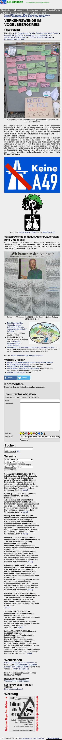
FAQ (34, 738)
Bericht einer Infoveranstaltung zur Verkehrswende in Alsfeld (30, 347)
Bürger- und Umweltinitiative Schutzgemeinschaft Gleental (30, 362)
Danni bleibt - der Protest (13, 35)
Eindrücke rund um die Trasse (47, 33)
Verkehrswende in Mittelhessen (16, 681)
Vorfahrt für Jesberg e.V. (16, 373)
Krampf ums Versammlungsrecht (37, 35)
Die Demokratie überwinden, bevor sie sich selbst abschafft (20, 666)
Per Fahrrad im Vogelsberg (14, 39)
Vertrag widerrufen (53, 738)
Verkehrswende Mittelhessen (22, 16)
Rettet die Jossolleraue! (13, 689)
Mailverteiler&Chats (21, 669)
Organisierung (32, 10)
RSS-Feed (41, 738)
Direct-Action (6, 10)
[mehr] (25, 490)
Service (45, 13)
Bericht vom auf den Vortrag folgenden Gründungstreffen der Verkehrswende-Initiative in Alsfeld (17, 327)
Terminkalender (13, 345)
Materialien (35, 13)
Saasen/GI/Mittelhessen (19, 13)
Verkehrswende (44, 15)
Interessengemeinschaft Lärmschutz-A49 (23, 368)
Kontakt (22, 738)
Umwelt (43, 10)
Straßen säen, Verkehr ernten (15, 37)
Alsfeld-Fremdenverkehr (13, 342)
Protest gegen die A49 (27, 232)
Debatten (4, 13)
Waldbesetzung (49, 232)
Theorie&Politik (54, 10)
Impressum (28, 738)
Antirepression (19, 10)
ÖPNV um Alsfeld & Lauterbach (41, 37)
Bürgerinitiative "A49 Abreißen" (19, 366)
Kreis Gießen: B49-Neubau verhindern (19, 663)
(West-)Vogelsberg (30, 15)
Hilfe (18, 451)
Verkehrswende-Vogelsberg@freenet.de (27, 355)
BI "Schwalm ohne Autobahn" (18, 364)
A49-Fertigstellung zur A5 (24, 33)
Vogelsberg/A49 (40, 16)
